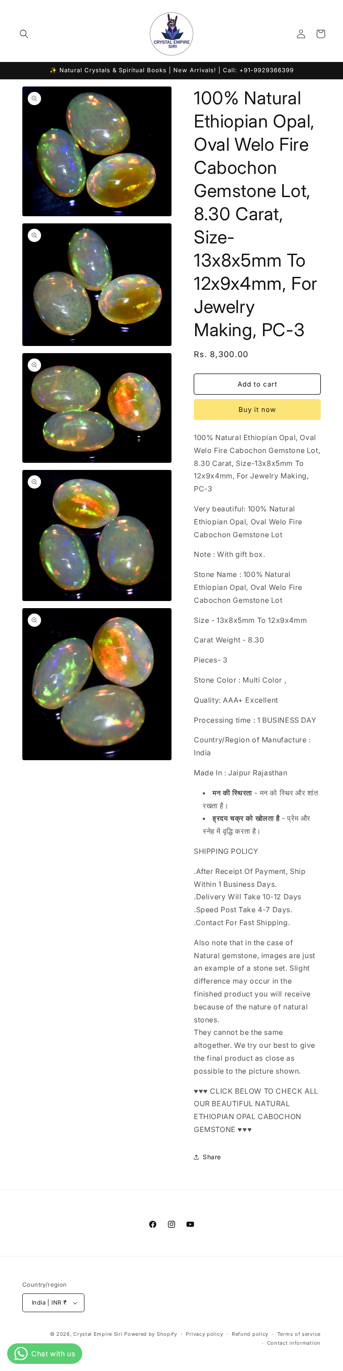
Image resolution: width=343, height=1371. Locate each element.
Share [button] (212, 1157)
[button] (24, 34)
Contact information (294, 1343)
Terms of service (299, 1334)
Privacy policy (204, 1334)
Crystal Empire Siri (97, 1334)
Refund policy (250, 1334)
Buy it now (257, 409)
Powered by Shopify (150, 1334)
